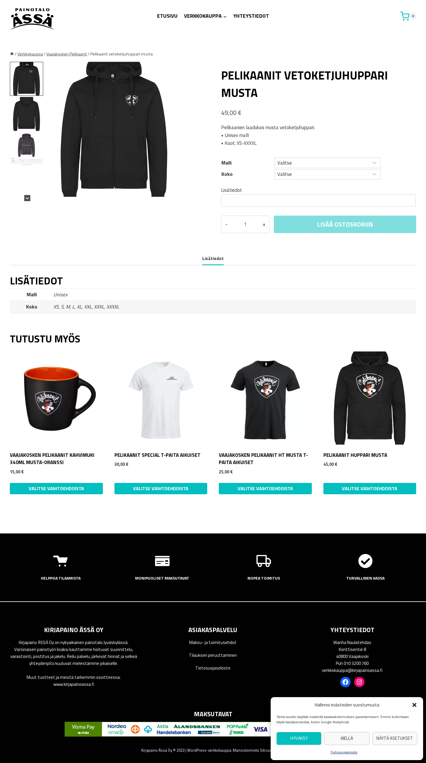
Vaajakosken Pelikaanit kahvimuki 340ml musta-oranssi (52, 458)
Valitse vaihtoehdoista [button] (56, 488)
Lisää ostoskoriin (345, 224)
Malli (226, 163)
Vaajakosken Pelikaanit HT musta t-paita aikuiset (263, 458)
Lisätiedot (231, 190)
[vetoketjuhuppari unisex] (114, 129)
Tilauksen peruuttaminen (213, 655)
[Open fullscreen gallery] (178, 195)
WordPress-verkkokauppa (209, 750)
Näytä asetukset (394, 738)
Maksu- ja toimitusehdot (212, 642)
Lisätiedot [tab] (213, 258)
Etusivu (167, 16)
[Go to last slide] (27, 65)
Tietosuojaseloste (344, 752)
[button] (414, 705)
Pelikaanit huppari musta (355, 455)
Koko (227, 174)
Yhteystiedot (251, 16)
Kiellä (347, 738)
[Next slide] (27, 198)
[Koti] (12, 54)
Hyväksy (299, 738)
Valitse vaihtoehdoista (160, 488)
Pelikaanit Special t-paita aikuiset (157, 455)
